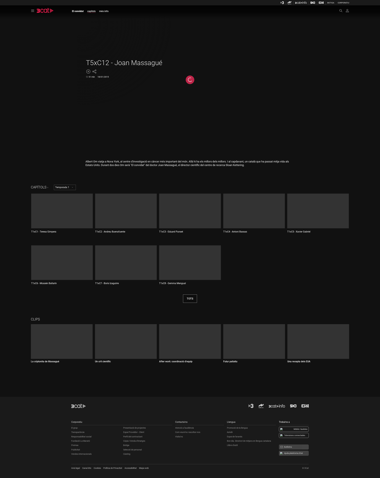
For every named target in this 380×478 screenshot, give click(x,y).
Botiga (330, 3)
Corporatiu (343, 3)
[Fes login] (347, 10)
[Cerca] (342, 10)
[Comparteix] (94, 71)
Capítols (38, 187)
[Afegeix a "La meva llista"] (88, 71)
